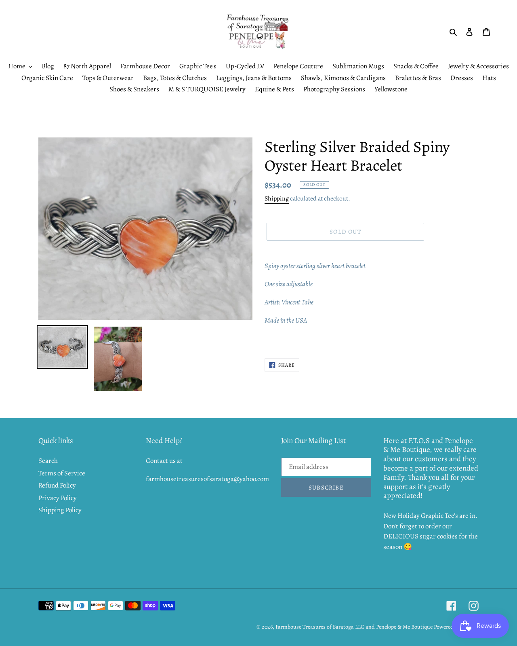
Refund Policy (57, 485)
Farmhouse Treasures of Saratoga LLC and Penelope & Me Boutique (354, 627)
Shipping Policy (60, 510)
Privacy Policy (57, 497)
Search (48, 460)
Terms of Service (61, 473)
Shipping (277, 198)
